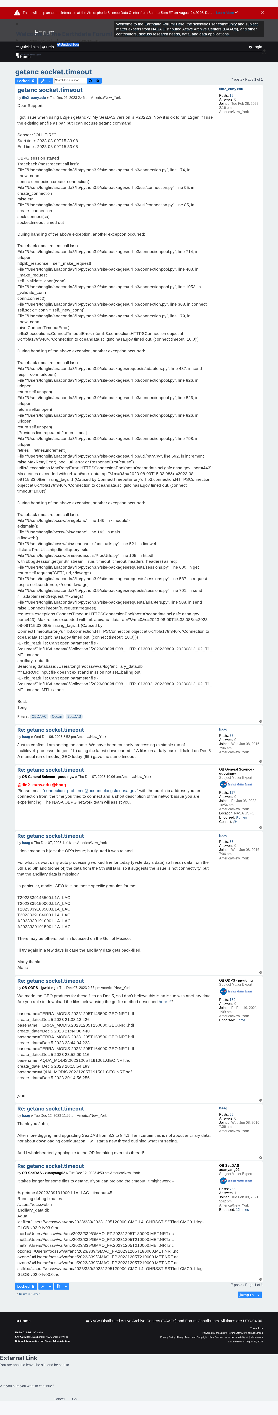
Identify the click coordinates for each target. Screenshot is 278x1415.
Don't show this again (30, 54)
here (163, 1001)
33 (231, 735)
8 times (241, 817)
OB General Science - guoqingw (48, 777)
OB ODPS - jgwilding (236, 980)
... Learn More (223, 12)
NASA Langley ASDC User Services (49, 1336)
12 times (242, 1210)
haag (223, 729)
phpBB (219, 1333)
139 (232, 1000)
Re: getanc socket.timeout (50, 730)
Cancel (59, 1399)
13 (231, 95)
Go (74, 1399)
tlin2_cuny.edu (231, 89)
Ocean (57, 716)
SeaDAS (74, 716)
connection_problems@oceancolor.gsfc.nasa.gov (90, 790)
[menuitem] (152, 1321)
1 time (240, 1020)
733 (232, 1189)
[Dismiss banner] (262, 13)
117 (232, 792)
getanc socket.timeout (53, 72)
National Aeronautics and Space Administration (42, 1341)
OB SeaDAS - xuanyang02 (43, 1173)
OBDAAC (39, 716)
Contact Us (256, 1328)
